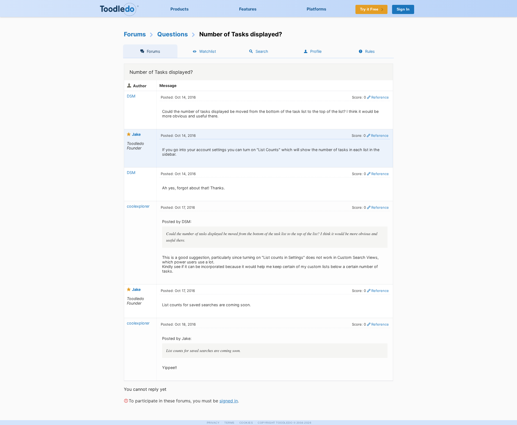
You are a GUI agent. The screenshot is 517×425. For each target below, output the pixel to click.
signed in (228, 400)
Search (262, 51)
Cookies (246, 422)
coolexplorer (138, 206)
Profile (316, 51)
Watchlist (207, 51)
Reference (380, 97)
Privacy (213, 422)
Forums (135, 34)
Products (179, 9)
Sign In (403, 9)
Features (248, 9)
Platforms (316, 9)
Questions (172, 34)
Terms (229, 422)
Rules (370, 51)
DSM (131, 96)
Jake (136, 134)
